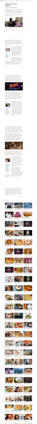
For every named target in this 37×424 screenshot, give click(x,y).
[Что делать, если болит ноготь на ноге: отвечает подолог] (9, 289)
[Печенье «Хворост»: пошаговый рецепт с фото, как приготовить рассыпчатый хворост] (27, 335)
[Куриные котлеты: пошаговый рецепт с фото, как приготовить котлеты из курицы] (18, 271)
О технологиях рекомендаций (17, 423)
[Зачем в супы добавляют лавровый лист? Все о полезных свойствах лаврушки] (27, 317)
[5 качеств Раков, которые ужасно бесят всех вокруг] (27, 363)
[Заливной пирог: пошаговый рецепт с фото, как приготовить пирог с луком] (27, 216)
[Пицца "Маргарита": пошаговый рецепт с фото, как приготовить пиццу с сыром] (18, 243)
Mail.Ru (1, 423)
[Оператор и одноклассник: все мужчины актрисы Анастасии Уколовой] (9, 280)
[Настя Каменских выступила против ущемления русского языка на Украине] (18, 418)
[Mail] (0, 0)
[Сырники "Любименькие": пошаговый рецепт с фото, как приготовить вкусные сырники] (9, 243)
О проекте (14, 423)
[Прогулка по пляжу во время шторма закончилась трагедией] (18, 317)
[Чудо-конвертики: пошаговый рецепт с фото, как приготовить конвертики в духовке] (27, 252)
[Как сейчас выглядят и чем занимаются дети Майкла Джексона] (27, 344)
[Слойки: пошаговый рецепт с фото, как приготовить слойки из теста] (9, 354)
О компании (3, 423)
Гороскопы (9, 2)
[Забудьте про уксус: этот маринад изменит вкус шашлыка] (9, 225)
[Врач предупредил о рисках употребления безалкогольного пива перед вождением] (27, 372)
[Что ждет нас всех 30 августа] (27, 225)
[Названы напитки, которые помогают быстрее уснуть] (18, 344)
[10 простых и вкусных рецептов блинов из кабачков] (9, 298)
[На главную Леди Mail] (2, 0)
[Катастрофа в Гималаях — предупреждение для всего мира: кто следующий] (18, 207)
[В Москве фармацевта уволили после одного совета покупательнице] (18, 225)
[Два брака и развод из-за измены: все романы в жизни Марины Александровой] (9, 216)
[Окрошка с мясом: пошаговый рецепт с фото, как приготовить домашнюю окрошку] (18, 381)
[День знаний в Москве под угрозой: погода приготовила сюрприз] (27, 280)
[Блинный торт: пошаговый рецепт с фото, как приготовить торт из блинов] (27, 326)
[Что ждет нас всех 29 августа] (18, 252)
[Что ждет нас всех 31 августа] (9, 271)
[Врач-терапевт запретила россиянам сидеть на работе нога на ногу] (27, 400)
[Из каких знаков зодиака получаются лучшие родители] (9, 400)
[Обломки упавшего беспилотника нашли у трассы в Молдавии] (9, 344)
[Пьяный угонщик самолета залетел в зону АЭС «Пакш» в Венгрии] (27, 207)
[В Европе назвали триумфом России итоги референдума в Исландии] (18, 298)
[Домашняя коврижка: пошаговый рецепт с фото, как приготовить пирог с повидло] (9, 409)
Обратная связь (34, 423)
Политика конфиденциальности (23, 423)
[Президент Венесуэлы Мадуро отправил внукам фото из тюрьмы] (9, 326)
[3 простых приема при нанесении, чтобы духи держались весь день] (27, 271)
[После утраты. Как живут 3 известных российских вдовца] (9, 207)
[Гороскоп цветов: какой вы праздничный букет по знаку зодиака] (18, 390)
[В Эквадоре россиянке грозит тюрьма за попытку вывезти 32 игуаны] (27, 354)
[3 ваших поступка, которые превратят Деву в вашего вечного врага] (9, 317)
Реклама (5, 423)
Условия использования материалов (30, 423)
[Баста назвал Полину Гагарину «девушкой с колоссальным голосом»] (9, 372)
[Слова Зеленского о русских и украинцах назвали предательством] (27, 234)
